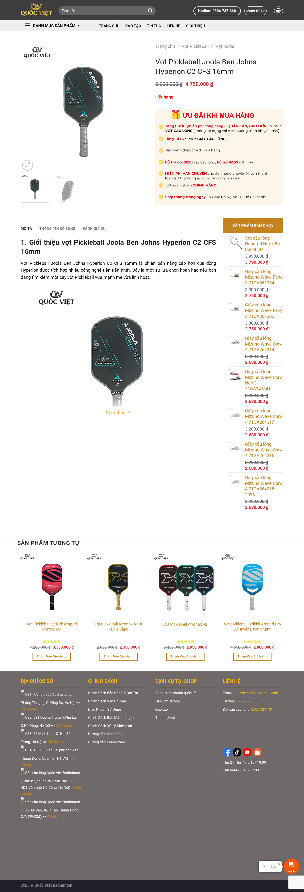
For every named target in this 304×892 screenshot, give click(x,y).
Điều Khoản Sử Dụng (104, 709)
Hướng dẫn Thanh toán (107, 742)
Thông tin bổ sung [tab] (57, 229)
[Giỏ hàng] (278, 10)
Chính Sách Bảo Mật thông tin (111, 718)
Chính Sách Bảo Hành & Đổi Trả (113, 693)
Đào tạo (133, 26)
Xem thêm (116, 412)
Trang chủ (109, 26)
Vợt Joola (224, 46)
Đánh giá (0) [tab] (94, 229)
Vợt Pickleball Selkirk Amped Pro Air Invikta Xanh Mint (252, 626)
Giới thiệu (195, 26)
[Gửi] (150, 11)
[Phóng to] (27, 165)
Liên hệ (173, 26)
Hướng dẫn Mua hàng (105, 734)
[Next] (140, 108)
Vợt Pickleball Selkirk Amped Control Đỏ (52, 626)
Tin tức (154, 26)
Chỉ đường (29, 709)
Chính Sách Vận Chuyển (107, 701)
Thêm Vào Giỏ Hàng (52, 656)
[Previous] (29, 108)
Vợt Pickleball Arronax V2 (185, 624)
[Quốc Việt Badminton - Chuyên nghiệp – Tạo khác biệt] (36, 10)
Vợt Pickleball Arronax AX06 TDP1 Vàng (118, 626)
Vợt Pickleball (195, 46)
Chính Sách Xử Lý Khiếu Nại (110, 726)
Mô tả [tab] (26, 229)
